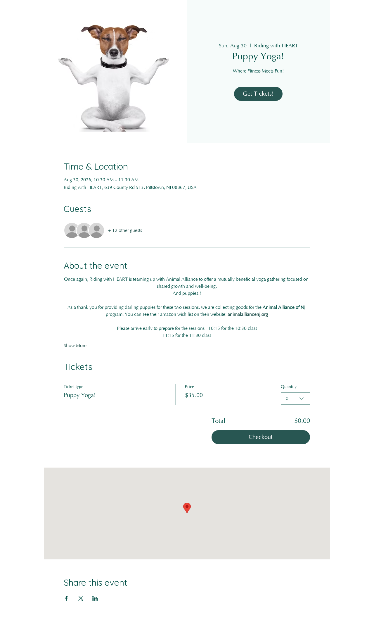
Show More (75, 345)
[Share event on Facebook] (66, 598)
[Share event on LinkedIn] (95, 598)
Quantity (289, 387)
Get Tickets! (258, 94)
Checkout (261, 437)
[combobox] (295, 398)
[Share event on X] (81, 598)
